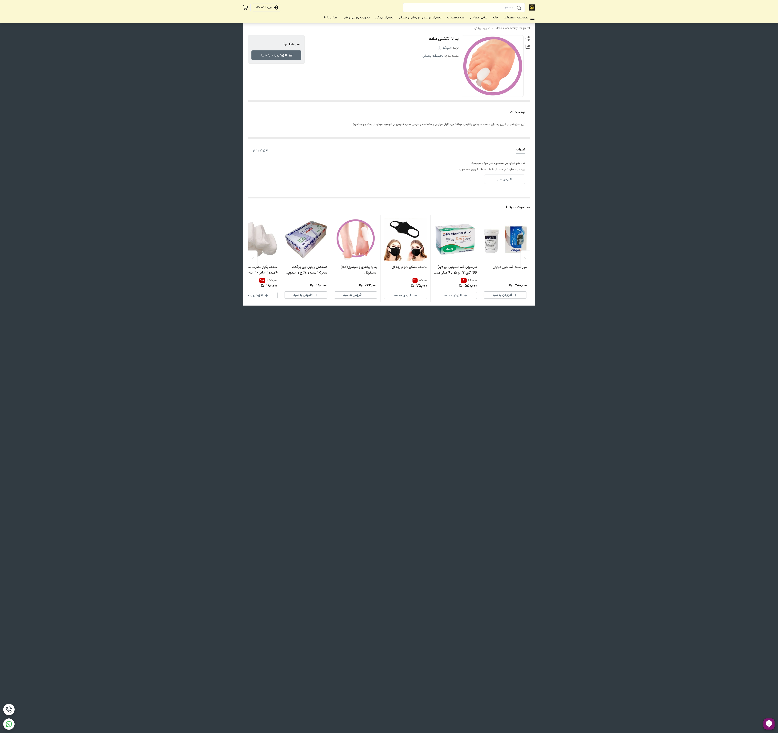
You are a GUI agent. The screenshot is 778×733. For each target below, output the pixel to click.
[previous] (525, 258)
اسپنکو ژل (445, 47)
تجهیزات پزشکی (482, 28)
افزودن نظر (260, 150)
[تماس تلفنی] (9, 709)
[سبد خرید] (245, 7)
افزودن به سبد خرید (273, 55)
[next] (253, 258)
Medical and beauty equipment (513, 28)
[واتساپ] (9, 724)
